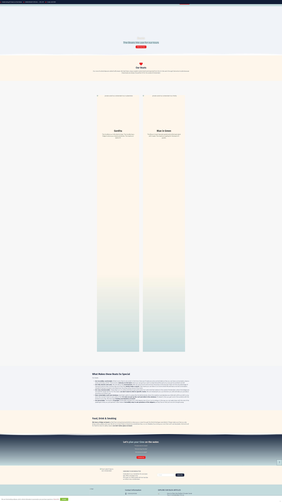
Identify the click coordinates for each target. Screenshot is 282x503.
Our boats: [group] (95, 378)
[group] (141, 391)
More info (56, 499)
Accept (64, 499)
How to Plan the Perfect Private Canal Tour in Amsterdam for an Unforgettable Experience (179, 495)
